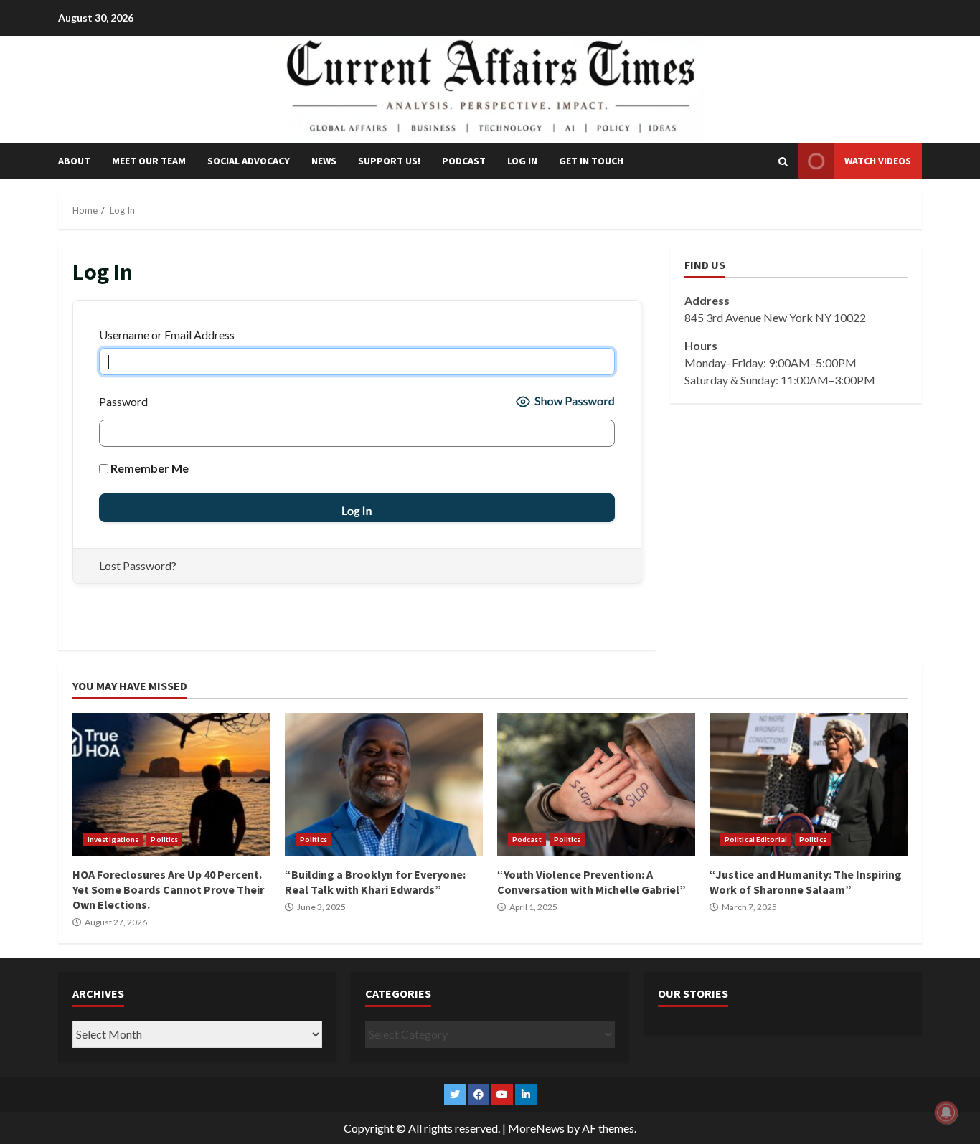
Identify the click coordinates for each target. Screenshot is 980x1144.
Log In (522, 160)
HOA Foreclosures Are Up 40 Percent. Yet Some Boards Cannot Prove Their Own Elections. (171, 784)
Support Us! (389, 160)
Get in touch (591, 160)
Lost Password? (137, 565)
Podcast (464, 160)
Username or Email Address (167, 334)
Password (123, 401)
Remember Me (148, 468)
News (323, 160)
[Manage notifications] (946, 1112)
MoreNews (536, 1128)
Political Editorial (756, 839)
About (74, 160)
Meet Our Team (149, 160)
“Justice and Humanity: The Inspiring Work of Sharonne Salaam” (809, 784)
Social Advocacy (248, 160)
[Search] (783, 161)
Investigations (113, 839)
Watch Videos (877, 160)
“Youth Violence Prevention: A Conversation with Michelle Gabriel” (596, 784)
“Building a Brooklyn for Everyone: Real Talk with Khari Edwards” (384, 784)
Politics (164, 839)
